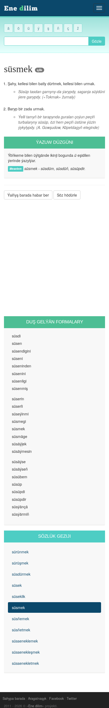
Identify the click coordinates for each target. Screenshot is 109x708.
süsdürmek (21, 574)
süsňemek (20, 618)
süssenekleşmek (26, 652)
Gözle (97, 41)
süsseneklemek (25, 641)
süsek (17, 585)
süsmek (18, 607)
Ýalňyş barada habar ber (28, 195)
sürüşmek (20, 563)
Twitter (72, 698)
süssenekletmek (25, 663)
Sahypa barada (14, 698)
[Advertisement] (54, 257)
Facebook (56, 698)
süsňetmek (21, 629)
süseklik (18, 596)
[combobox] (46, 41)
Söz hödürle (67, 195)
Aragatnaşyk (37, 698)
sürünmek (20, 551)
